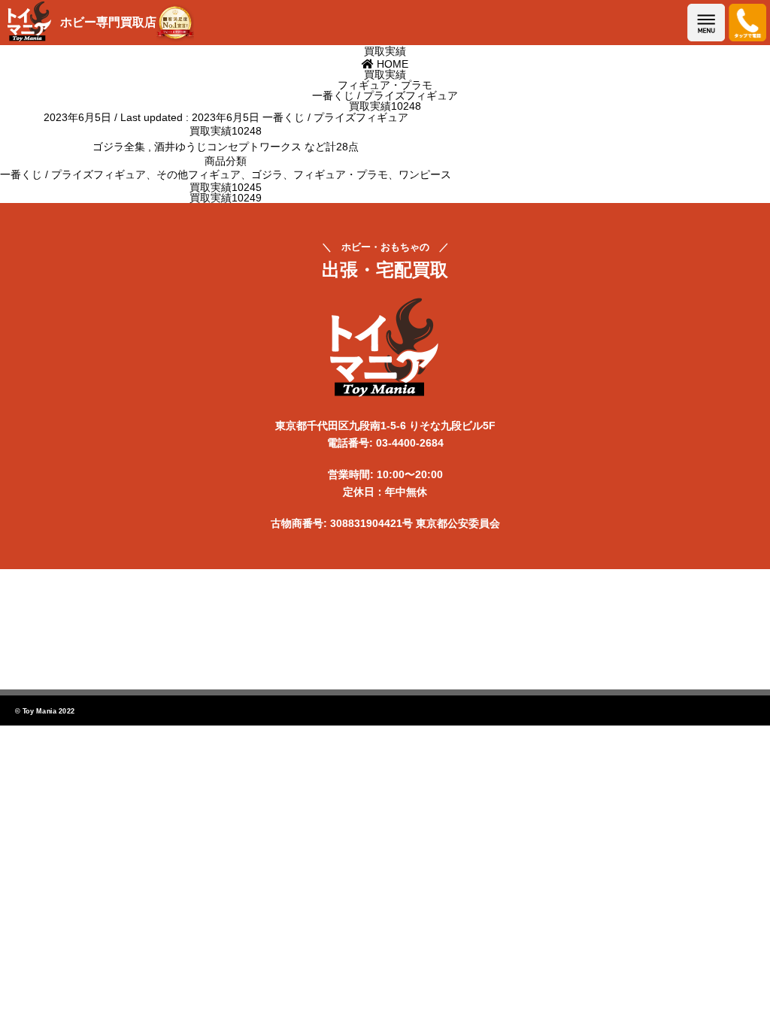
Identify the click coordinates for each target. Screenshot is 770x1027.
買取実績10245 (225, 187)
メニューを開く (706, 22)
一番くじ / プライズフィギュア (335, 117)
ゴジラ (267, 174)
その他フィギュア (198, 174)
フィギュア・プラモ (340, 174)
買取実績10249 (225, 198)
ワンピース (425, 174)
